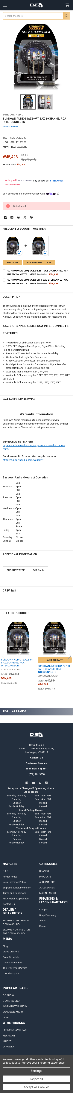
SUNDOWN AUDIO (13, 1011)
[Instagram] (46, 783)
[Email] (12, 217)
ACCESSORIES (47, 887)
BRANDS (44, 871)
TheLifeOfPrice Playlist (15, 968)
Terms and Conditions (14, 893)
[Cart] (68, 5)
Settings (36, 1071)
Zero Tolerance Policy (14, 882)
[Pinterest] (31, 217)
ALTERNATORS (47, 882)
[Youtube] (33, 783)
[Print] (18, 217)
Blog (5, 946)
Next (69, 656)
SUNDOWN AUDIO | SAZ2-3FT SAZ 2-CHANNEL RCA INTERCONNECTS (17, 662)
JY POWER (8, 1046)
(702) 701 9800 (37, 774)
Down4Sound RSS (13, 962)
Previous (3, 656)
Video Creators (11, 951)
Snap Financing (47, 915)
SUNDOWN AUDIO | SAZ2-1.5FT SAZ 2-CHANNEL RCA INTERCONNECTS (55, 669)
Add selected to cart (39, 262)
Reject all (36, 1079)
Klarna (42, 926)
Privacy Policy (10, 876)
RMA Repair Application (16, 898)
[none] (36, 57)
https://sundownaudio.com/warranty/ (23, 460)
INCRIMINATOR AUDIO (15, 1006)
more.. (6, 1017)
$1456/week (56, 180)
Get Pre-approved (12, 184)
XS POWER (8, 1041)
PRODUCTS (45, 876)
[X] (25, 217)
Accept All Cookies (36, 1087)
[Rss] (39, 783)
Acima (42, 920)
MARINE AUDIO (47, 893)
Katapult (43, 909)
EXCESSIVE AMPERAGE (15, 1030)
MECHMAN (9, 1035)
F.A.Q (5, 871)
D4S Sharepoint (11, 973)
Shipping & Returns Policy (17, 887)
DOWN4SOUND (11, 1000)
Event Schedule (11, 957)
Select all (12, 262)
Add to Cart (55, 660)
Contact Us (9, 904)
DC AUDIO (8, 995)
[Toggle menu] (5, 5)
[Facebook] (5, 217)
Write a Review (11, 126)
